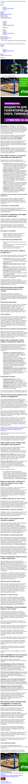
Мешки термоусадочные (6, 14)
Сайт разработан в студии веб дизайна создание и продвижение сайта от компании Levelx (12, 776)
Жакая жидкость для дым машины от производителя (14, 428)
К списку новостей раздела (9, 75)
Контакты (3, 11)
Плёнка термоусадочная (8, 8)
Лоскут (4, 9)
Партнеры (3, 774)
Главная (2, 2)
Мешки (2, 13)
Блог (2, 3)
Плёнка (4, 7)
